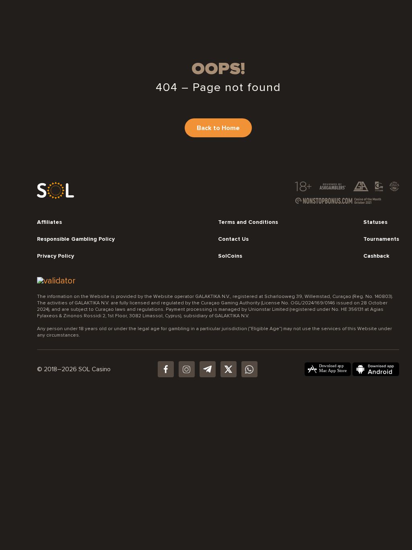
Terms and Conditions (248, 222)
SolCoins (230, 256)
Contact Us (233, 239)
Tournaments (381, 239)
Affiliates (49, 222)
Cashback (376, 256)
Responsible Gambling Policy (76, 239)
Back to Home (218, 128)
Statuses (375, 222)
